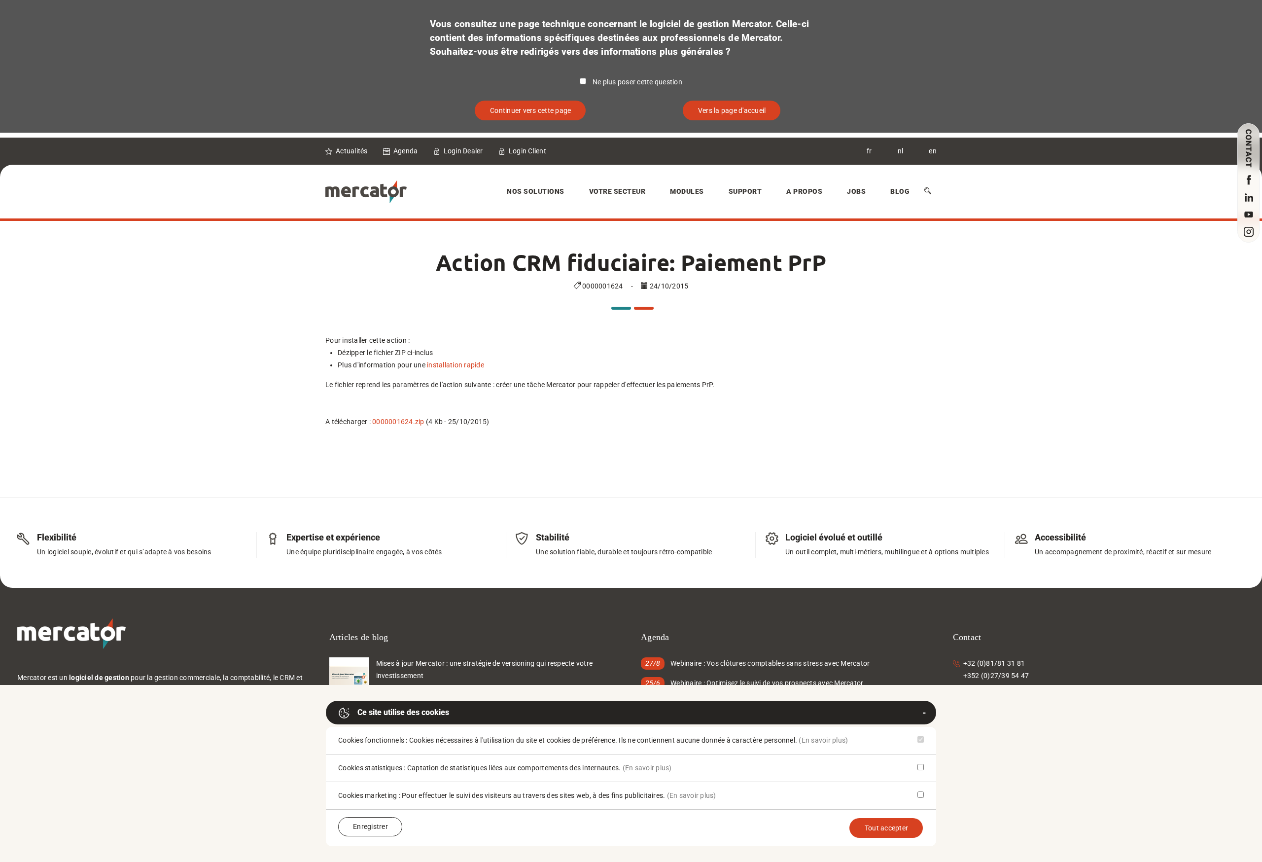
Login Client (527, 151)
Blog (900, 191)
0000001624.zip (398, 422)
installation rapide (455, 365)
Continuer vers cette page (530, 110)
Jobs (856, 191)
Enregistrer (370, 826)
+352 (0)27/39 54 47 (996, 676)
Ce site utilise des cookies (403, 712)
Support (745, 191)
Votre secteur (617, 191)
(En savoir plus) (823, 740)
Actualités (352, 151)
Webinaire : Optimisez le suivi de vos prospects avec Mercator (766, 683)
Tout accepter (886, 828)
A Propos (804, 191)
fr (869, 151)
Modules (687, 191)
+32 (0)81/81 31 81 (994, 663)
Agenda (405, 151)
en (933, 151)
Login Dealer (463, 151)
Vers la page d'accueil (732, 110)
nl (901, 151)
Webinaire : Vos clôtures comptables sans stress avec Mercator (770, 663)
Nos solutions (535, 191)
